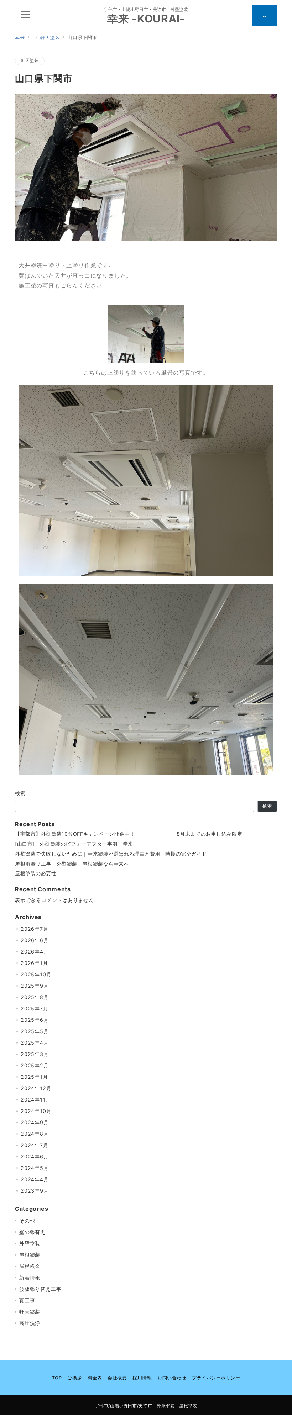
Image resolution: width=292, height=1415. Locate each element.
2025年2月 (35, 1065)
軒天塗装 (29, 60)
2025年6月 (35, 1020)
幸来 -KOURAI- (146, 18)
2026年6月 (35, 940)
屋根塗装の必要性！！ (41, 873)
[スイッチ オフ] (264, 15)
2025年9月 (35, 986)
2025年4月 (35, 1043)
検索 (20, 793)
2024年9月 (35, 1122)
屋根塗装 (29, 1255)
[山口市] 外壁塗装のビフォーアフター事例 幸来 (74, 844)
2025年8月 (35, 997)
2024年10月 (36, 1111)
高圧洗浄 (29, 1323)
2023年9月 (35, 1191)
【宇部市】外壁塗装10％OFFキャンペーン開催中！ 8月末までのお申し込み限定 (128, 834)
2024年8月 (35, 1134)
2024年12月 (36, 1088)
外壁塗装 (29, 1243)
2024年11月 (36, 1100)
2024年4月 (35, 1179)
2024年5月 (35, 1168)
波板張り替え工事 (40, 1289)
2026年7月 (34, 929)
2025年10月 (36, 974)
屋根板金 (29, 1266)
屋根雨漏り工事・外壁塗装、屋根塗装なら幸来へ (72, 864)
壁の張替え (32, 1232)
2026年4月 (35, 952)
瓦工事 (27, 1300)
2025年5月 (35, 1031)
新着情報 (29, 1277)
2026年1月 (34, 963)
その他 (27, 1221)
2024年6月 (35, 1156)
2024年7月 (34, 1145)
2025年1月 (34, 1077)
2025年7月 (34, 1008)
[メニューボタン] (25, 15)
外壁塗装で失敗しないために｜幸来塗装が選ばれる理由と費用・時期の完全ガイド (111, 854)
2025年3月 (35, 1054)
